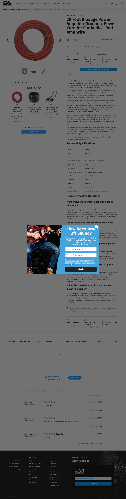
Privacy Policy (68, 264)
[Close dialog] (96, 227)
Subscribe (80, 269)
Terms (73, 264)
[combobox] (68, 255)
